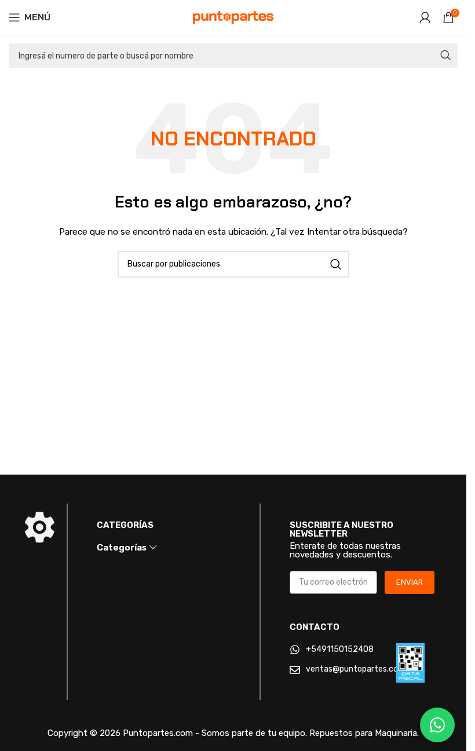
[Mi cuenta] (425, 17)
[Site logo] (233, 17)
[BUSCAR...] (445, 55)
